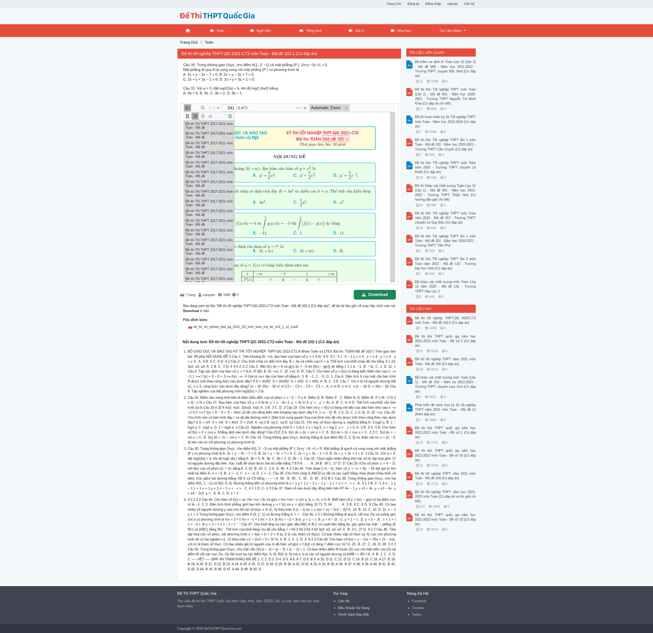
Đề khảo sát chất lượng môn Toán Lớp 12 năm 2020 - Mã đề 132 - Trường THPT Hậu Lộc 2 (445, 286)
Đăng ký (413, 4)
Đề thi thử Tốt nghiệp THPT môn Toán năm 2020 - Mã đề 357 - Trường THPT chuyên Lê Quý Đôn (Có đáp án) (445, 217)
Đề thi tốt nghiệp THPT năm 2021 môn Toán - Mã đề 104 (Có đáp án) (445, 476)
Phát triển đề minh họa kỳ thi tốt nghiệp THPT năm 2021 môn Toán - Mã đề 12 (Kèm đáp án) (445, 409)
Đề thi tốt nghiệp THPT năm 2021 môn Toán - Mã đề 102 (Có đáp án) (445, 361)
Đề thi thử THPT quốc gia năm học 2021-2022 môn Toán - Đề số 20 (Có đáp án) (445, 519)
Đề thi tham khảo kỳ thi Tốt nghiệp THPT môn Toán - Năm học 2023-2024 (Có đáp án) (445, 121)
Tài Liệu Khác (450, 31)
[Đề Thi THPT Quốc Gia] (218, 15)
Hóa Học (404, 31)
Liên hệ (469, 4)
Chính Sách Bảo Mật (353, 614)
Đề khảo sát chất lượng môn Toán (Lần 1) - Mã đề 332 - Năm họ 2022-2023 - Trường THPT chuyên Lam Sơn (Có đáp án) (445, 384)
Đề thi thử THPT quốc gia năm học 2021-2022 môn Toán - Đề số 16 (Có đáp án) (445, 455)
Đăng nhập (433, 4)
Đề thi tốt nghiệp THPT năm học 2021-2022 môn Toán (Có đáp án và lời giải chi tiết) (445, 496)
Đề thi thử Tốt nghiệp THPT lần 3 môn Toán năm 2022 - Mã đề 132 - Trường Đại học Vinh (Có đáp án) (445, 263)
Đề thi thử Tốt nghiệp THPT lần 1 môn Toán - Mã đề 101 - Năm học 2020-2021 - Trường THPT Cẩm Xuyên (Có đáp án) (445, 144)
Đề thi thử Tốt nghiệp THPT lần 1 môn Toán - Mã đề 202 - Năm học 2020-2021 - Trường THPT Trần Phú (445, 240)
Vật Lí (360, 31)
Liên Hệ (343, 601)
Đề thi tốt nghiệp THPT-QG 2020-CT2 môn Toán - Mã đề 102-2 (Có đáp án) (445, 320)
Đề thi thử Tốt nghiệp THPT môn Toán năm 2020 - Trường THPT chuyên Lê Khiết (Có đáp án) (445, 167)
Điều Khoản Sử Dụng (353, 608)
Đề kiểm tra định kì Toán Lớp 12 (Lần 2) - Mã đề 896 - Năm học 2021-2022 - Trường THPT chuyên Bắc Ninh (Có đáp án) (445, 69)
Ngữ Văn (264, 31)
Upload (452, 4)
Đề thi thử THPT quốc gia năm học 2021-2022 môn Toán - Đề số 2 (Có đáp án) (445, 340)
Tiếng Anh (314, 31)
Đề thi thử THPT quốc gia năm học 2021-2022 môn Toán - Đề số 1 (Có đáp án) (445, 432)
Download (378, 294)
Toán (220, 31)
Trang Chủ (393, 4)
